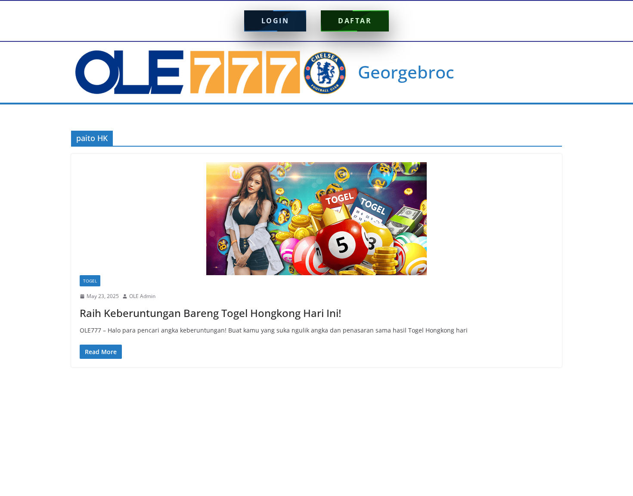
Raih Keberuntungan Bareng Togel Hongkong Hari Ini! (210, 313)
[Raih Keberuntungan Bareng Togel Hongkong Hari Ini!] (316, 218)
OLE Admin (142, 296)
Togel (90, 281)
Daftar (355, 20)
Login (275, 20)
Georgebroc (406, 72)
